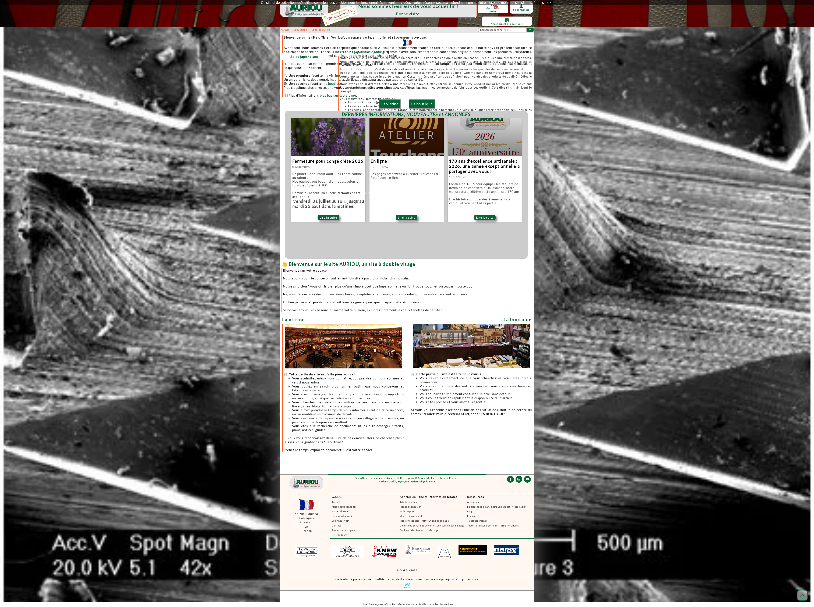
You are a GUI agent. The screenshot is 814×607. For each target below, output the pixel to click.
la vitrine (333, 75)
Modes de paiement (411, 516)
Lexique (472, 516)
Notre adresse (340, 511)
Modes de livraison (410, 506)
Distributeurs (339, 534)
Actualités (473, 502)
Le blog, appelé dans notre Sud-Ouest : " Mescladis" (496, 506)
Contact (336, 525)
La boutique (422, 103)
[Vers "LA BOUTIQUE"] (470, 386)
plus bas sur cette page (338, 95)
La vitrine (390, 103)
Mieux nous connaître (344, 506)
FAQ (469, 511)
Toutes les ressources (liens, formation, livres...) (494, 525)
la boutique (333, 83)
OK (549, 2)
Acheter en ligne (409, 502)
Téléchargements (477, 520)
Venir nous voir (340, 520)
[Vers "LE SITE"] (343, 386)
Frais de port (407, 511)
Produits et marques (343, 530)
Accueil (336, 502)
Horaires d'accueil (342, 516)
